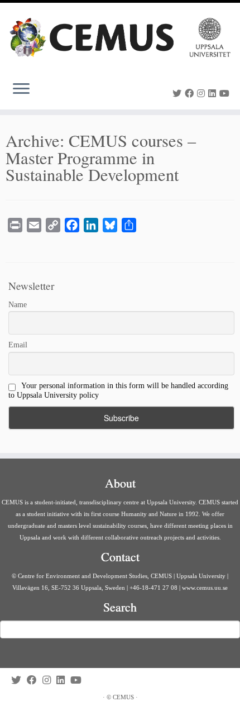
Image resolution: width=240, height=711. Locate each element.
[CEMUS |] (120, 37)
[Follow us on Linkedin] (213, 93)
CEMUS (123, 697)
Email (17, 345)
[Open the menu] (21, 89)
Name (17, 304)
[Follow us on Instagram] (202, 93)
